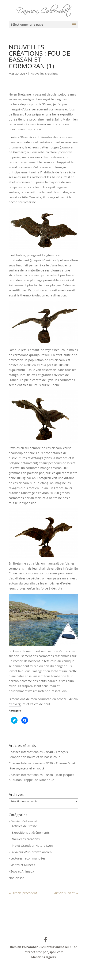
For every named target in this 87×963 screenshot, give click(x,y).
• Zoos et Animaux (21, 871)
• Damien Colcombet (23, 821)
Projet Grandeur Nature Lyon (32, 846)
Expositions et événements (31, 833)
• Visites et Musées (22, 865)
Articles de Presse (24, 826)
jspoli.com (56, 952)
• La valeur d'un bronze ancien (30, 852)
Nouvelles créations (44, 74)
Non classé (16, 878)
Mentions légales (43, 957)
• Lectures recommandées (27, 858)
